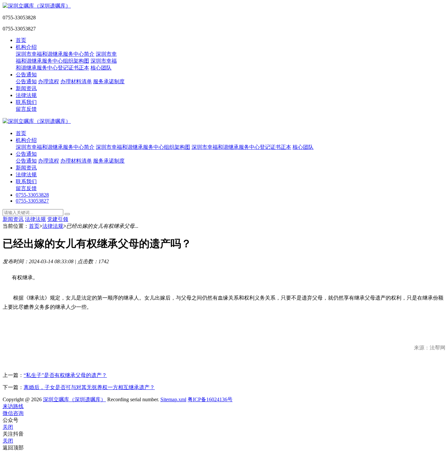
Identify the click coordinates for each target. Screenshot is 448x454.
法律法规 (26, 95)
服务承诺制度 (109, 81)
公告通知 (26, 74)
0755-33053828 (32, 195)
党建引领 (57, 219)
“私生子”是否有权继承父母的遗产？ (65, 375)
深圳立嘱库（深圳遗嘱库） (74, 399)
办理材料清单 (76, 81)
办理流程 (48, 81)
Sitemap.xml (173, 399)
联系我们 (26, 102)
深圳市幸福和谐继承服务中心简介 (55, 54)
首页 (21, 40)
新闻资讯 (26, 88)
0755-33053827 (32, 201)
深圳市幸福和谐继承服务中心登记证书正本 (241, 147)
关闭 (8, 427)
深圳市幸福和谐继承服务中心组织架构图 (143, 147)
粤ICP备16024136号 (210, 399)
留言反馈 (26, 109)
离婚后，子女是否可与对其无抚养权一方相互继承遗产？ (89, 387)
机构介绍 (26, 47)
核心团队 (101, 67)
